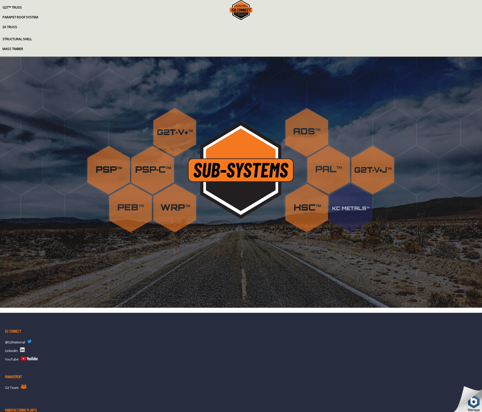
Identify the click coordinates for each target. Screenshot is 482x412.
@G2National (15, 342)
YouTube (12, 359)
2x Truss (10, 27)
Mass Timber (13, 48)
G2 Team (12, 387)
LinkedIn (11, 350)
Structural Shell (17, 39)
